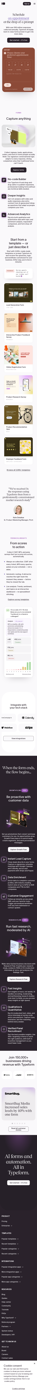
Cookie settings (18, 1389)
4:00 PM (27, 66)
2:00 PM (18, 66)
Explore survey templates (18, 592)
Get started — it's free (18, 36)
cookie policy (9, 1381)
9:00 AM (10, 66)
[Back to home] (4, 3)
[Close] (34, 1363)
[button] (12, 1116)
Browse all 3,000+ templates (18, 462)
